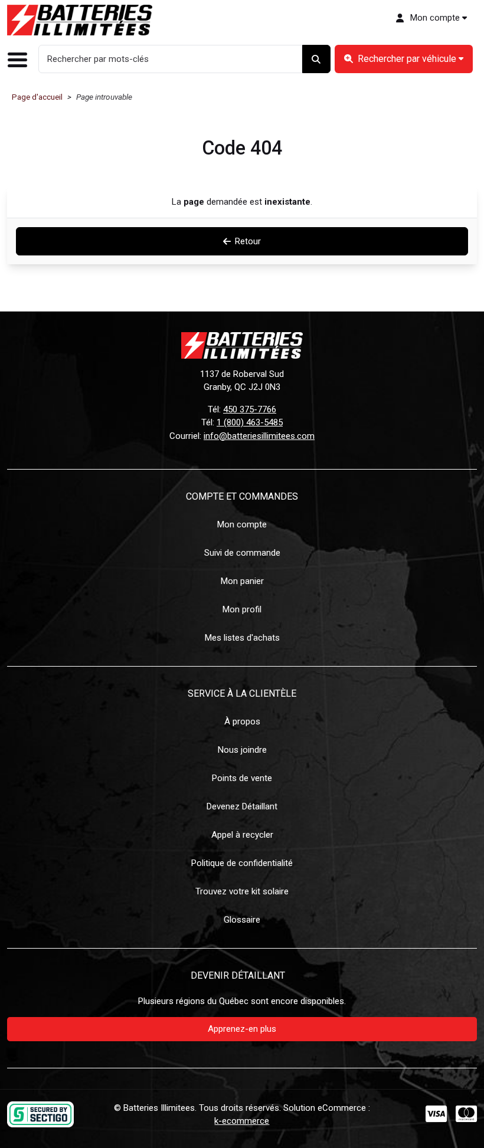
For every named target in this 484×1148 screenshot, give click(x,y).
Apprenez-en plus (242, 1029)
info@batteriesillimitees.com (259, 436)
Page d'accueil (37, 96)
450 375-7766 (249, 409)
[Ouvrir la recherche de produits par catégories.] (403, 59)
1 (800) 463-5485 (250, 422)
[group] (403, 59)
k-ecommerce (241, 1121)
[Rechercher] (316, 59)
